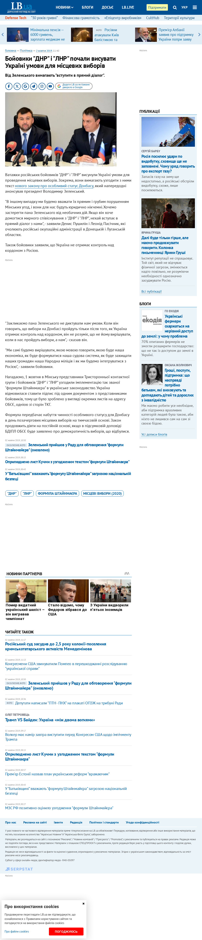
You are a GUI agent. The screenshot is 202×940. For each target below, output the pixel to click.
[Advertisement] (68, 290)
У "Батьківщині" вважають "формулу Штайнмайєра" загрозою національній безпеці (68, 476)
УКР (184, 7)
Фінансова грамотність (81, 17)
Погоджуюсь (66, 931)
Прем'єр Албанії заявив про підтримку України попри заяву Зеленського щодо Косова (176, 39)
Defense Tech (15, 17)
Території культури (179, 17)
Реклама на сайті (35, 822)
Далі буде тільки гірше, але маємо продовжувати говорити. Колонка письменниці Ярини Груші (165, 245)
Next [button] (199, 34)
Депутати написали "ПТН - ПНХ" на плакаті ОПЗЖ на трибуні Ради (65, 703)
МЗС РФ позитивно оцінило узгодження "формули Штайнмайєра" (59, 807)
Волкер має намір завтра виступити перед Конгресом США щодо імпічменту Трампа (68, 737)
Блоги (87, 7)
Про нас (10, 822)
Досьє (107, 7)
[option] (37, 34)
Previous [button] (2, 34)
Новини (63, 7)
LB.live (128, 7)
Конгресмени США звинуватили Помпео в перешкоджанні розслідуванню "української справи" (66, 666)
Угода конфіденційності (142, 822)
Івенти (58, 822)
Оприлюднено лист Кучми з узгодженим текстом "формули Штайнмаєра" (67, 461)
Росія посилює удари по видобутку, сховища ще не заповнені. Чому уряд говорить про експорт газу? (168, 164)
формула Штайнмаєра (57, 493)
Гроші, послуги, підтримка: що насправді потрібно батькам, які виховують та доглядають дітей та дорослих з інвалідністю (167, 385)
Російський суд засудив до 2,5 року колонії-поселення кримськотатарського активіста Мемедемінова (55, 646)
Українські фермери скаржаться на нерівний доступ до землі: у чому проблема (167, 326)
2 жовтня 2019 (44, 50)
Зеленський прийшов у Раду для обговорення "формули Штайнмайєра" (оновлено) (64, 447)
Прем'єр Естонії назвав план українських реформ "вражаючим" (57, 774)
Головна (10, 50)
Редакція (76, 822)
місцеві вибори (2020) (102, 493)
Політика (26, 50)
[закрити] (83, 903)
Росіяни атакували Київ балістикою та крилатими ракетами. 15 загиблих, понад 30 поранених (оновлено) (112, 41)
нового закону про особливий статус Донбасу (54, 185)
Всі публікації (151, 291)
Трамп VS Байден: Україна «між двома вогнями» (50, 720)
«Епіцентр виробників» (122, 17)
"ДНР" (12, 493)
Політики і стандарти (104, 822)
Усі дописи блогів (154, 434)
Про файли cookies (17, 931)
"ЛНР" (27, 493)
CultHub (152, 17)
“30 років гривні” (44, 17)
